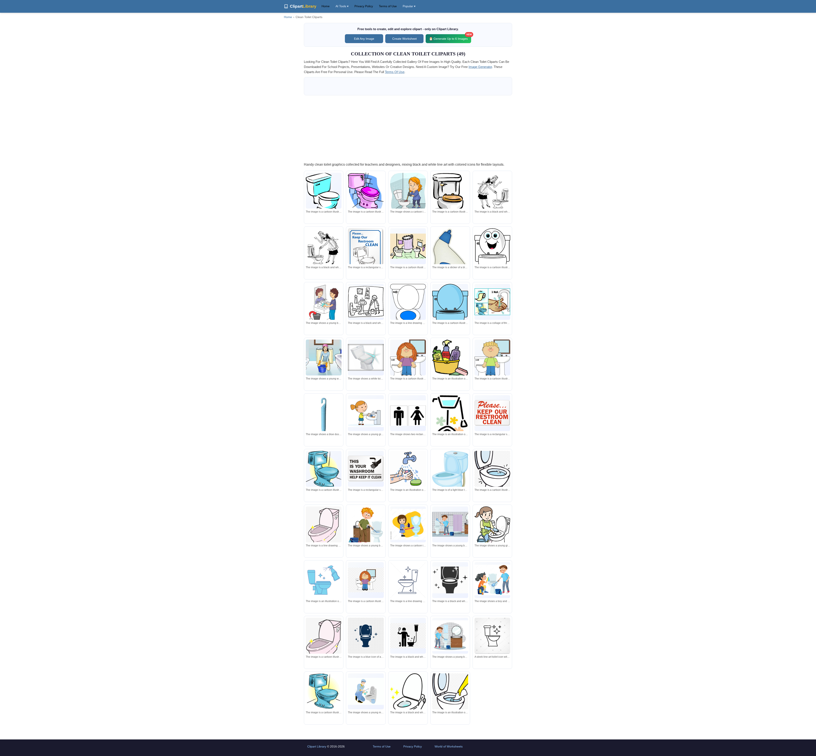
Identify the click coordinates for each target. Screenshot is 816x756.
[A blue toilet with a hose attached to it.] (450, 473)
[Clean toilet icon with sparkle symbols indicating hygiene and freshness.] (492, 637)
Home (326, 6)
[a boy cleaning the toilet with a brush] (366, 526)
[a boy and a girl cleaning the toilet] (492, 580)
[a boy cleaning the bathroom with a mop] (450, 635)
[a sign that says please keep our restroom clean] (492, 413)
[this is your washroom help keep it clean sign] (366, 469)
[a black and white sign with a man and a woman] (408, 413)
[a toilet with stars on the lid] (366, 635)
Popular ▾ (409, 6)
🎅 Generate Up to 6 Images (450, 37)
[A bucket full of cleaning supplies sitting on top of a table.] (450, 360)
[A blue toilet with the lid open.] (450, 312)
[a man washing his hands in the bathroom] (323, 304)
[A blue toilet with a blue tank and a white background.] (323, 691)
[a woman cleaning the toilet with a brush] (408, 524)
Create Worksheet (404, 38)
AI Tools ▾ (342, 6)
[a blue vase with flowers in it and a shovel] (450, 427)
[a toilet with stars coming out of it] (450, 580)
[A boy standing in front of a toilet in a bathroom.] (492, 359)
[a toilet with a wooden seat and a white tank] (450, 202)
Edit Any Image (364, 38)
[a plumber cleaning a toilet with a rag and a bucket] (366, 691)
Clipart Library (316, 746)
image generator (480, 67)
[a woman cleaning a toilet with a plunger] (408, 193)
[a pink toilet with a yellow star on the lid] (323, 528)
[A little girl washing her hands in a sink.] (366, 413)
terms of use (394, 72)
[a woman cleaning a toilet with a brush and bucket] (492, 529)
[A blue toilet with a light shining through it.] (323, 469)
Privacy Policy (363, 6)
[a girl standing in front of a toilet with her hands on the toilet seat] (366, 580)
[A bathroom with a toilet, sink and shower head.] (408, 246)
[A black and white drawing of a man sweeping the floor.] (366, 301)
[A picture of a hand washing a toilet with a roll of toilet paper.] (492, 301)
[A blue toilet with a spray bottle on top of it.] (323, 580)
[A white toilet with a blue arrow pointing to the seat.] (366, 357)
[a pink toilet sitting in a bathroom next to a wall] (366, 191)
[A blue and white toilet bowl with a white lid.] (323, 193)
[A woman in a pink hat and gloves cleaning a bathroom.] (323, 357)
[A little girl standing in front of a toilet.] (408, 359)
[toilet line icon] (408, 580)
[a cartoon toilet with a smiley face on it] (492, 257)
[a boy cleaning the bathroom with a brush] (450, 524)
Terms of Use (388, 6)
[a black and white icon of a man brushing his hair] (408, 635)
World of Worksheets (449, 746)
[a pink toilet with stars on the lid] (323, 640)
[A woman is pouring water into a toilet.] (323, 247)
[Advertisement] (408, 128)
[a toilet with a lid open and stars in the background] (408, 697)
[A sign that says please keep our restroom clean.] (366, 253)
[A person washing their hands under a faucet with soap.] (408, 469)
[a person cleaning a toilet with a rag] (450, 697)
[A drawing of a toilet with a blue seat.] (408, 310)
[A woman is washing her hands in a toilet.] (492, 192)
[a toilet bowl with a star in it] (492, 474)
